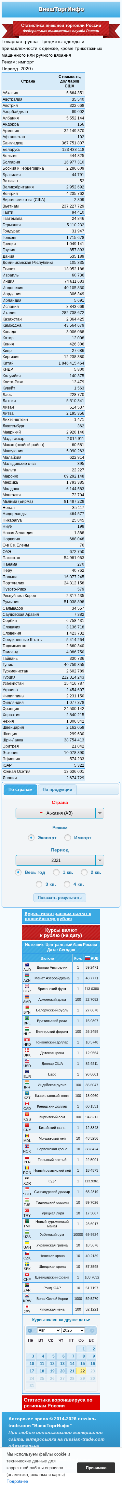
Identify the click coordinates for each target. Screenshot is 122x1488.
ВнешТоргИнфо (61, 9)
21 (72, 1371)
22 (82, 1371)
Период (60, 849)
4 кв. (79, 884)
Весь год (35, 872)
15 (82, 1363)
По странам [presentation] (20, 789)
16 (92, 1363)
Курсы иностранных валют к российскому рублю (58, 916)
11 (42, 1363)
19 (52, 1371)
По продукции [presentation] (57, 789)
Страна (60, 802)
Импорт (82, 837)
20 (62, 1371)
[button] (59, 897)
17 (32, 1371)
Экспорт (47, 837)
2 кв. (96, 872)
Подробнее (17, 1481)
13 (62, 1363)
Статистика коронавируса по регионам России (58, 1402)
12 (52, 1363)
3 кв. (51, 884)
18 (42, 1371)
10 (32, 1363)
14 (72, 1363)
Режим (59, 827)
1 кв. (68, 872)
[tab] (20, 789)
